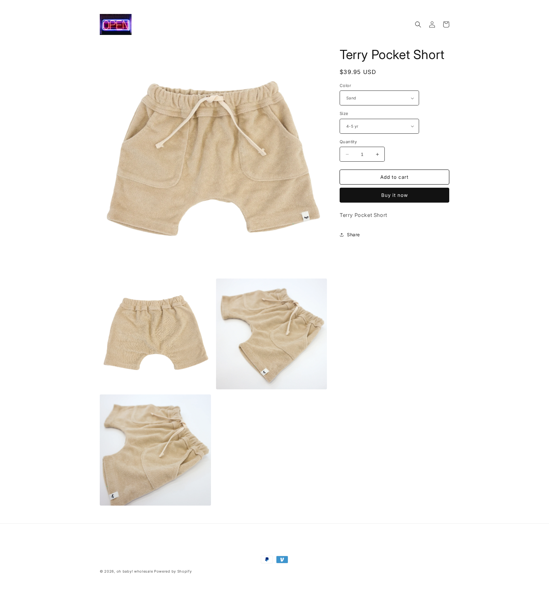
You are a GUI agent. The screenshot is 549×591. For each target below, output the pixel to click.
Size (344, 113)
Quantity (348, 141)
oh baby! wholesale (135, 571)
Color (345, 85)
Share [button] (353, 234)
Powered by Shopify (173, 571)
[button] (418, 24)
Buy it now (394, 195)
